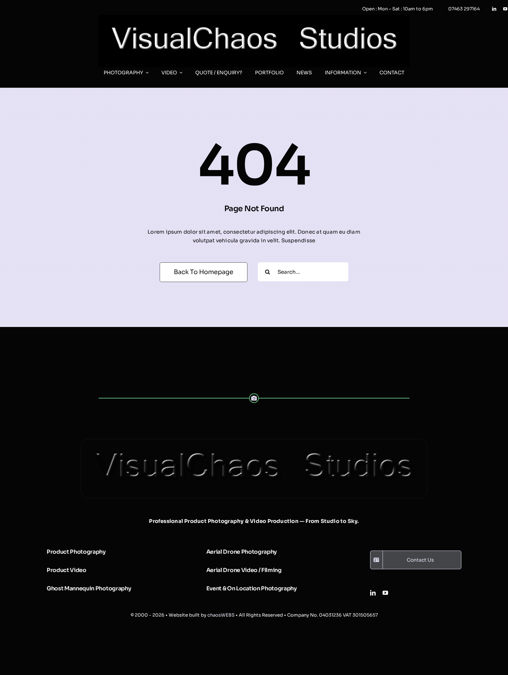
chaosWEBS (221, 615)
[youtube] (505, 9)
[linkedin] (494, 9)
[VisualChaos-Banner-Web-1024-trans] (254, 442)
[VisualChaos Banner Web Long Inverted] (254, 17)
